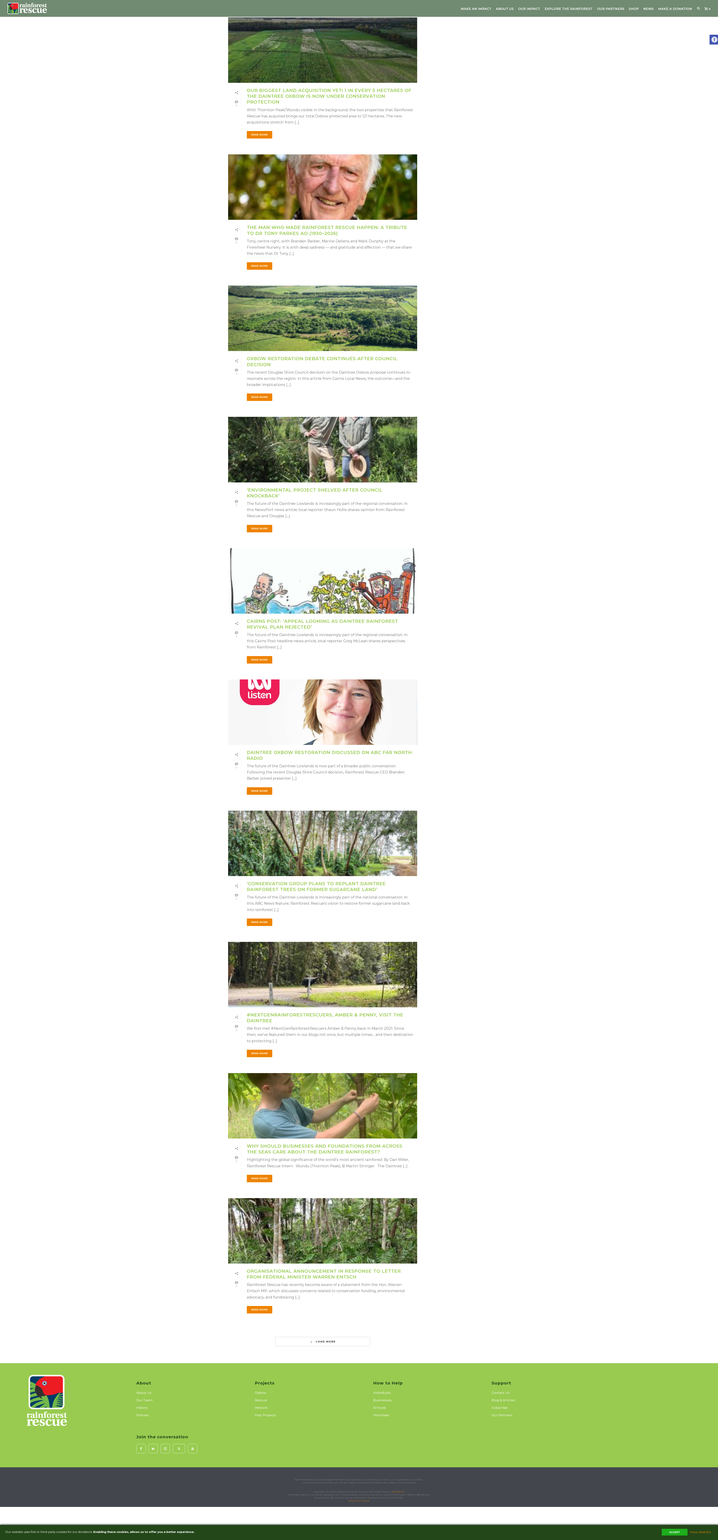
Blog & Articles (503, 1400)
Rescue (261, 1400)
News (648, 9)
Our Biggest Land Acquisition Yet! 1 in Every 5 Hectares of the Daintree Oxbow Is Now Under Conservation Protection (329, 96)
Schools (379, 1408)
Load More (325, 1341)
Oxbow (260, 1393)
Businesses (382, 1400)
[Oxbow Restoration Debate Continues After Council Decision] (322, 318)
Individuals (382, 1393)
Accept (674, 1532)
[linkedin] (153, 1448)
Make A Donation (675, 9)
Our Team (144, 1400)
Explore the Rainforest (569, 9)
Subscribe (500, 1408)
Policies (142, 1415)
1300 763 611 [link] (398, 1491)
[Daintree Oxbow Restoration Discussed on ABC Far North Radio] (322, 712)
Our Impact (529, 9)
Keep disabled (700, 1532)
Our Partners (610, 9)
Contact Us (501, 1393)
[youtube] (192, 1448)
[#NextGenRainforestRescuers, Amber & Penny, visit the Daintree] (322, 974)
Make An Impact (476, 9)
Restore (261, 1408)
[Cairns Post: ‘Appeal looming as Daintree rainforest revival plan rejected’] (322, 581)
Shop (634, 9)
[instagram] (165, 1448)
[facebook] (141, 1448)
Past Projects (265, 1415)
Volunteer (381, 1415)
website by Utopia (359, 1500)
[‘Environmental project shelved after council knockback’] (322, 449)
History (142, 1408)
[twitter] (179, 1448)
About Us (505, 9)
